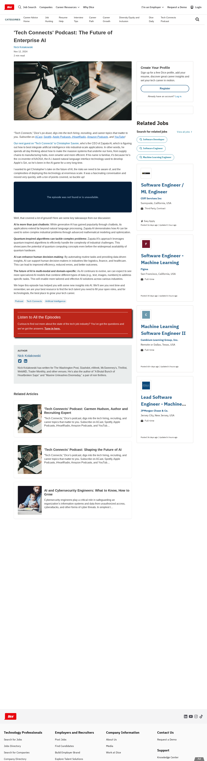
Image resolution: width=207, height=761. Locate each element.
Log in (178, 96)
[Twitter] (20, 361)
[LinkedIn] (26, 361)
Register (165, 88)
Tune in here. (52, 328)
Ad (199, 758)
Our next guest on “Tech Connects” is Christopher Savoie (46, 143)
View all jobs (183, 131)
